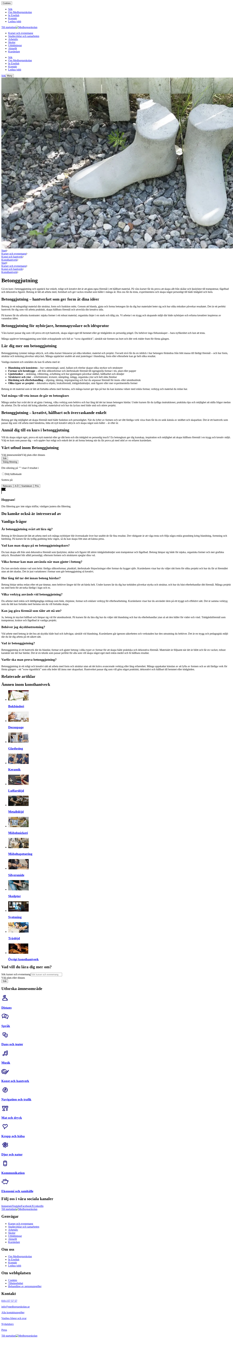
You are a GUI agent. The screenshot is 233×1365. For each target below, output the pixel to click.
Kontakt (12, 1262)
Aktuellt (12, 1239)
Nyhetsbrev (7, 1324)
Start (3, 250)
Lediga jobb (14, 1265)
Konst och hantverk (12, 256)
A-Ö (17, 486)
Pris (37, 486)
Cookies (7, 3)
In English (13, 1259)
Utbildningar (15, 1235)
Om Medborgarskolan (20, 1256)
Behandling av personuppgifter (24, 1286)
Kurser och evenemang (13, 253)
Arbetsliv (13, 1229)
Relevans (7, 486)
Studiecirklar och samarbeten (23, 1226)
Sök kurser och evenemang (16, 974)
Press (4, 1329)
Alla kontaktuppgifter (12, 1312)
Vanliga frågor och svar (13, 1318)
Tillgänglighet (15, 1283)
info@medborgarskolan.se (15, 1306)
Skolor (11, 1232)
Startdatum (26, 486)
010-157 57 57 (9, 1300)
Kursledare (14, 1242)
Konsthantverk (9, 259)
